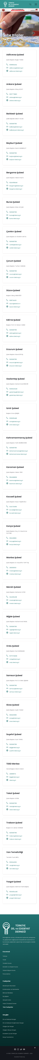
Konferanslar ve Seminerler (11, 989)
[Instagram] (18, 1049)
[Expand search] (30, 4)
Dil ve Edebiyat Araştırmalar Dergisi (13, 1023)
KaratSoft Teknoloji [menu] (19, 1057)
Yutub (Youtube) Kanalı (9, 1003)
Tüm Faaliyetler (8, 1007)
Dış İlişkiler (6, 996)
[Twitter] (21, 1049)
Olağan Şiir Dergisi (8, 1026)
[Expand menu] (36, 4)
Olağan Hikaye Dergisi (9, 1030)
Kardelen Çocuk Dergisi (10, 1033)
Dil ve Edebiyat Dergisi (9, 1019)
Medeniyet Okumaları (9, 986)
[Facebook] (15, 1049)
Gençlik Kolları (7, 1000)
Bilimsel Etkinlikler (8, 993)
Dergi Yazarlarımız (8, 1037)
